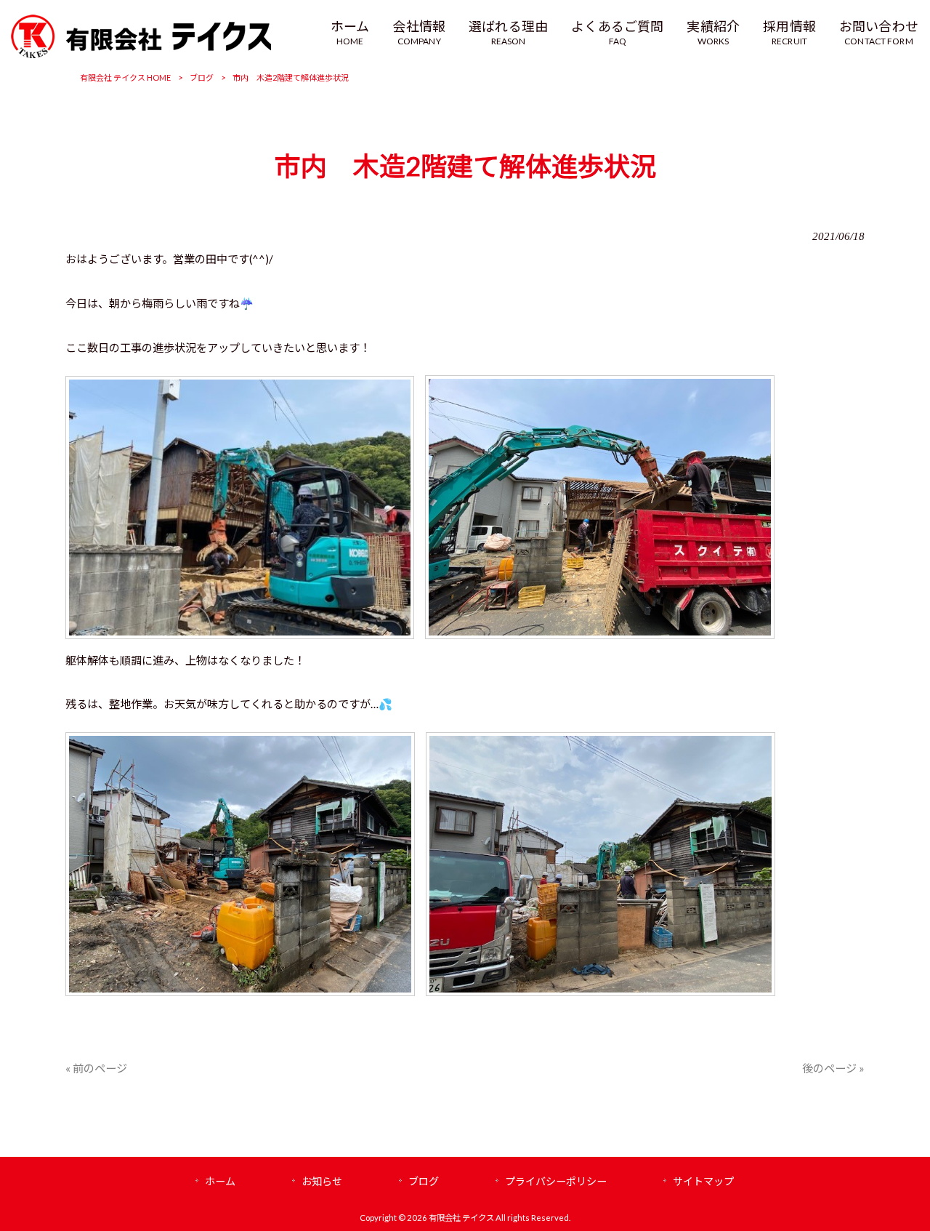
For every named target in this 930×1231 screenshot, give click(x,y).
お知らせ (322, 1181)
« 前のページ (96, 1068)
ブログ (202, 77)
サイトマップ (703, 1181)
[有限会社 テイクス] (141, 39)
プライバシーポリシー (556, 1181)
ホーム (220, 1181)
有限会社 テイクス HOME (125, 77)
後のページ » (833, 1068)
